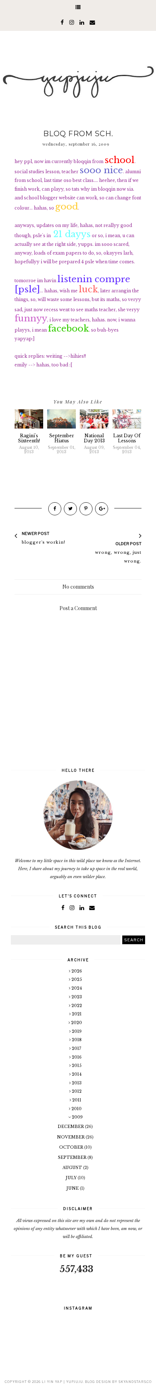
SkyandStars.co (135, 1382)
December (71, 1126)
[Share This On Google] (101, 508)
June (73, 1188)
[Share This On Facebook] (54, 508)
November (71, 1137)
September (72, 1157)
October (71, 1147)
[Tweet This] (70, 508)
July (72, 1177)
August (72, 1167)
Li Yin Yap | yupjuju (62, 1382)
